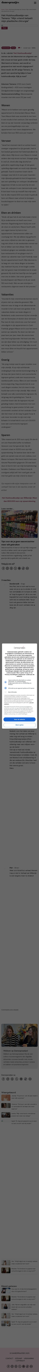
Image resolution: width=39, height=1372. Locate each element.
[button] (19, 692)
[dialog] (19, 686)
